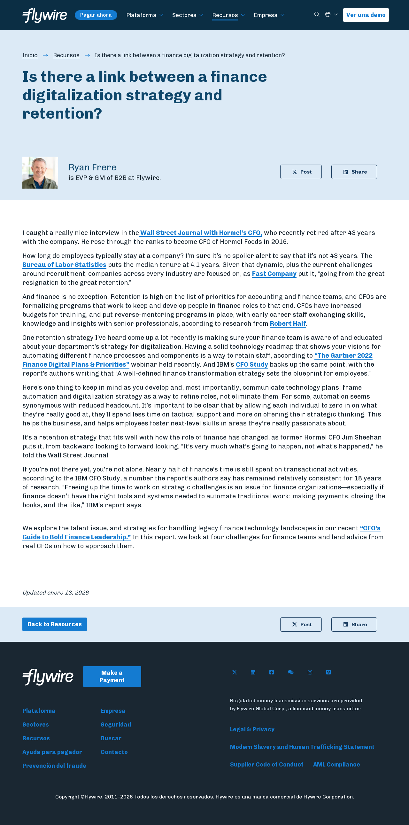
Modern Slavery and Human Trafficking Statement (302, 747)
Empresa (266, 15)
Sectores (184, 15)
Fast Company (274, 273)
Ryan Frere (92, 167)
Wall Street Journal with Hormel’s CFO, (200, 233)
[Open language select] (335, 15)
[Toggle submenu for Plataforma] (161, 15)
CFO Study (252, 364)
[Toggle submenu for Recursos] (243, 15)
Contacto (114, 752)
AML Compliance (336, 764)
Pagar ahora (96, 15)
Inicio (30, 55)
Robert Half (288, 323)
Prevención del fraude (54, 765)
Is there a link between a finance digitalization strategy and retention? (190, 55)
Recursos (225, 15)
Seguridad (116, 724)
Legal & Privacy (252, 729)
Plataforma (141, 15)
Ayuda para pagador (52, 752)
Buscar (111, 738)
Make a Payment (112, 676)
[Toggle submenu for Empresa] (282, 15)
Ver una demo (366, 15)
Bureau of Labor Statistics (64, 265)
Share (359, 172)
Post (306, 172)
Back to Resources (54, 624)
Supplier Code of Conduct (267, 764)
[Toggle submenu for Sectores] (201, 15)
